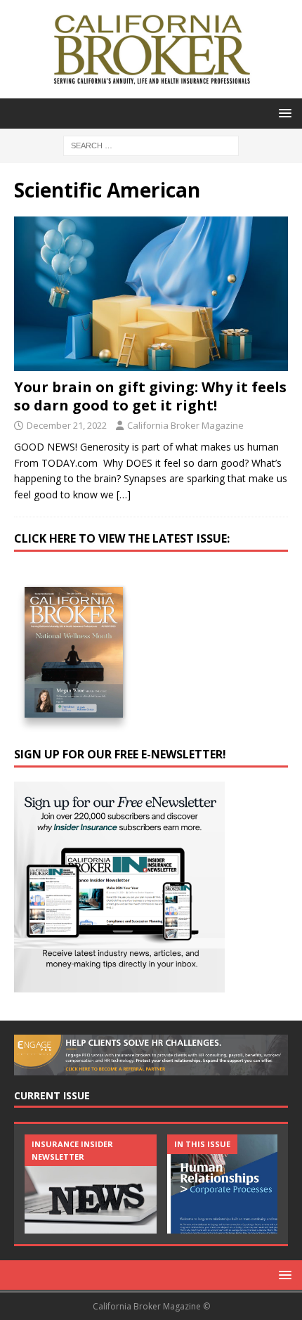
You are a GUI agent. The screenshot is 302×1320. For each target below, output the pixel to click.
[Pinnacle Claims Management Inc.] (233, 1184)
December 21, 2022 (67, 425)
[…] (124, 494)
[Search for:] (151, 144)
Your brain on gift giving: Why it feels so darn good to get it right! (150, 396)
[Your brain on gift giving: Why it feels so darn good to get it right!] (151, 293)
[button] (282, 113)
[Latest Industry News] (91, 1184)
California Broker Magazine (185, 425)
